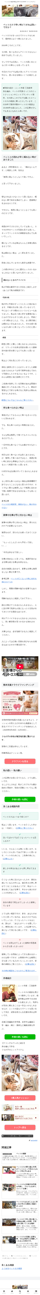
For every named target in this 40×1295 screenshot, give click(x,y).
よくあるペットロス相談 (12, 1268)
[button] (36, 669)
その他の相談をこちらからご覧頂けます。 (19, 971)
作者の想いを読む (20, 799)
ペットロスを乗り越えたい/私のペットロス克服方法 (18, 1136)
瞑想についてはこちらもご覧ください (17, 400)
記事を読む (24, 893)
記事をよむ (8, 859)
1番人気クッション (20, 1098)
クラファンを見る (20, 761)
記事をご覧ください (24, 828)
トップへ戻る (20, 1127)
